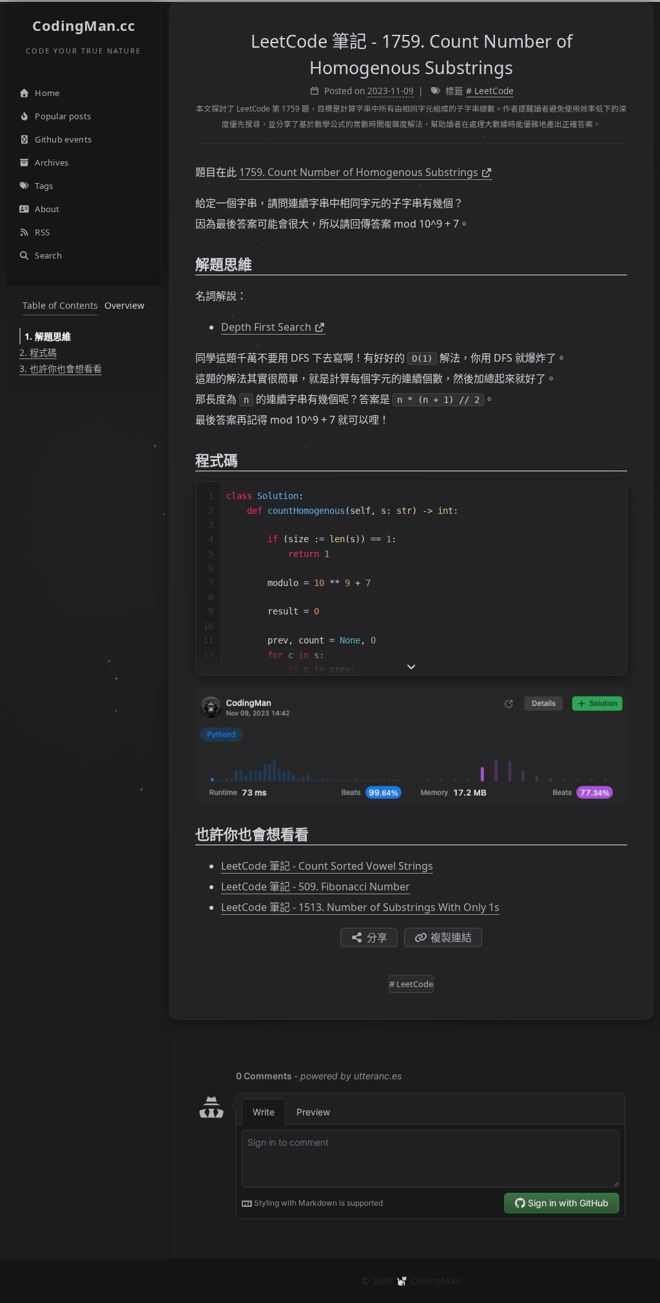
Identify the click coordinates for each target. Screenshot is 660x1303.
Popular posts (63, 116)
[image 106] (411, 746)
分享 (377, 937)
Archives (51, 162)
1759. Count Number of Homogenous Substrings (358, 172)
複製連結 (451, 937)
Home (47, 93)
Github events (63, 139)
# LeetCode (490, 91)
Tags (44, 185)
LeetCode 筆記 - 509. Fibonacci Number (315, 886)
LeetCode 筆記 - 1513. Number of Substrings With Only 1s (360, 907)
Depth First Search (266, 327)
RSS (42, 232)
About (47, 209)
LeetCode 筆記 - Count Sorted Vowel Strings (327, 866)
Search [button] (48, 255)
